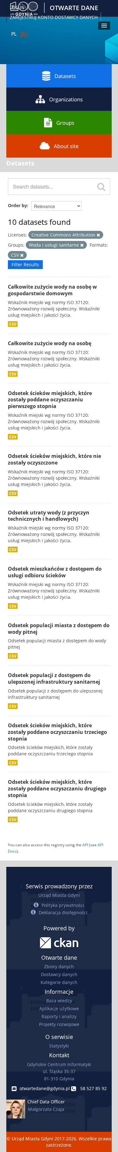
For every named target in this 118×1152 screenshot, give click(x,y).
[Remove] (98, 235)
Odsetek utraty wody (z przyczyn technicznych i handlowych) (48, 516)
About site (66, 146)
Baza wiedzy (59, 1001)
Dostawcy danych (59, 974)
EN (23, 34)
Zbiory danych (59, 966)
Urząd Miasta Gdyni (59, 895)
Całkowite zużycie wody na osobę (49, 343)
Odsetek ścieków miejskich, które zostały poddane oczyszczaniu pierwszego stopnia (50, 400)
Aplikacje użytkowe (59, 1008)
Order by (17, 205)
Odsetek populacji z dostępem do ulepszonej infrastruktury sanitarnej (54, 678)
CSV (12, 324)
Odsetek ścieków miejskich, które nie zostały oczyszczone (54, 459)
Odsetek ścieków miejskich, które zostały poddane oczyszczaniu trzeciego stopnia (57, 732)
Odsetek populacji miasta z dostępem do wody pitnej (59, 628)
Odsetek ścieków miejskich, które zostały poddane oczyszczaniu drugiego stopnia (57, 788)
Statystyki (59, 1046)
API (85, 844)
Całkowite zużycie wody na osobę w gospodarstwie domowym (52, 290)
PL (14, 34)
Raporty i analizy (59, 1016)
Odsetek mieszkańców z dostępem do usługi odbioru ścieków (55, 572)
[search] (101, 186)
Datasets (65, 76)
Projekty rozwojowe (59, 1024)
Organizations (66, 99)
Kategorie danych (59, 982)
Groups (65, 122)
